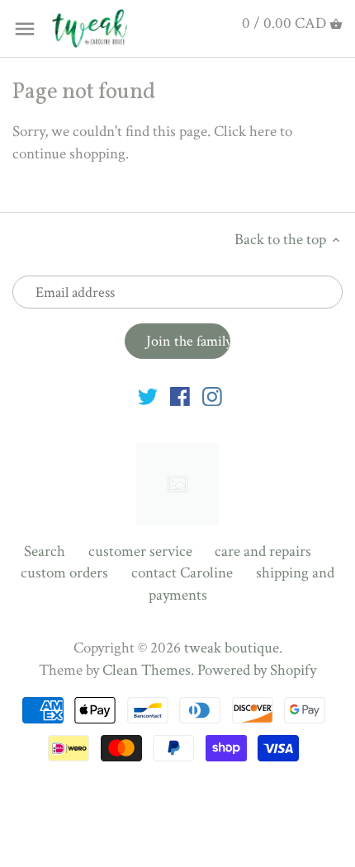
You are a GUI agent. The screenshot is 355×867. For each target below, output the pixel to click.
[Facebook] (180, 395)
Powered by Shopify (256, 670)
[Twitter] (148, 395)
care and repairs (263, 551)
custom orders (64, 573)
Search (44, 551)
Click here (245, 131)
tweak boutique (231, 648)
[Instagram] (212, 395)
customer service (140, 551)
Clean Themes (146, 670)
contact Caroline (182, 573)
